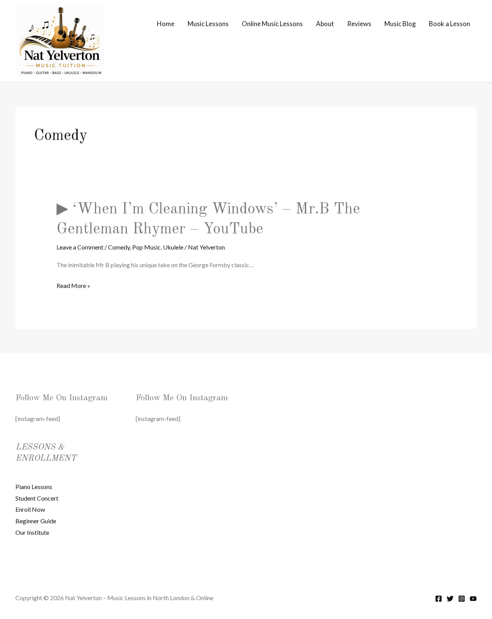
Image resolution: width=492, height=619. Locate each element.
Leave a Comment (80, 247)
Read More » (73, 286)
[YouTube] (473, 598)
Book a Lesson (449, 24)
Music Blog (400, 24)
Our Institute (32, 532)
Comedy (119, 247)
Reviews (359, 24)
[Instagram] (461, 598)
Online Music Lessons (272, 24)
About (325, 24)
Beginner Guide (35, 520)
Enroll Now (30, 509)
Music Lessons (208, 24)
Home (166, 24)
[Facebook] (438, 598)
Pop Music (146, 247)
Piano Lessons (33, 486)
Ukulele (173, 247)
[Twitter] (450, 598)
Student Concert (36, 498)
